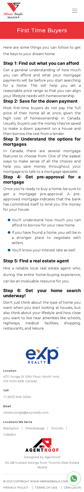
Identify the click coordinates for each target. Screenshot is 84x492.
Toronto (57, 428)
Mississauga (34, 428)
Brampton (11, 428)
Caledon (9, 434)
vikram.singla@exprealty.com (25, 413)
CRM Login (72, 487)
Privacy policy (15, 487)
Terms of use (46, 487)
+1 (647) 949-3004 (17, 397)
